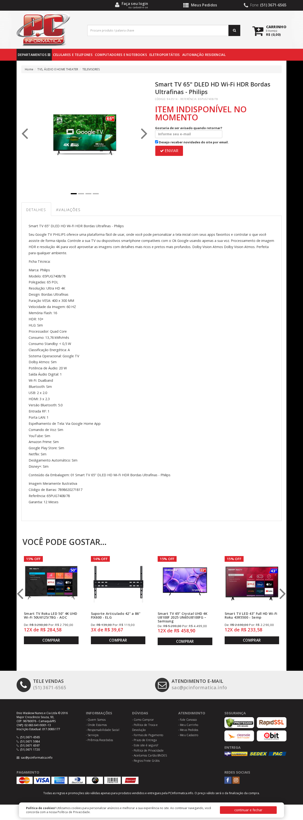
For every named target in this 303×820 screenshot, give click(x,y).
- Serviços (92, 735)
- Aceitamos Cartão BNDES (149, 755)
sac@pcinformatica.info (199, 684)
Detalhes (36, 209)
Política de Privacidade (74, 812)
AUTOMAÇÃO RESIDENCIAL (204, 54)
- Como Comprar (143, 720)
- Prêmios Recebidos (99, 740)
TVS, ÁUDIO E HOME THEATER (57, 69)
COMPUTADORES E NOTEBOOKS (121, 54)
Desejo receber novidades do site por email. (193, 142)
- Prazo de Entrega (144, 740)
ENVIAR (171, 150)
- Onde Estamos (96, 725)
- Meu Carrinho (188, 725)
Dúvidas (140, 713)
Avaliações (68, 209)
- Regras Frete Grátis (146, 761)
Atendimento (191, 713)
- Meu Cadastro (188, 735)
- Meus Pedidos (188, 730)
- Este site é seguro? (145, 745)
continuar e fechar (248, 810)
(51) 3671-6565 (49, 684)
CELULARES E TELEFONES (73, 54)
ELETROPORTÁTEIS (164, 54)
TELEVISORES (91, 69)
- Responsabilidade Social (103, 730)
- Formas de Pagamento (147, 735)
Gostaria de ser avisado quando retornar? (188, 128)
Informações (99, 713)
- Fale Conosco (187, 720)
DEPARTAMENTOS (33, 54)
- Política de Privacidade (148, 750)
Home (29, 69)
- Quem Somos (96, 720)
